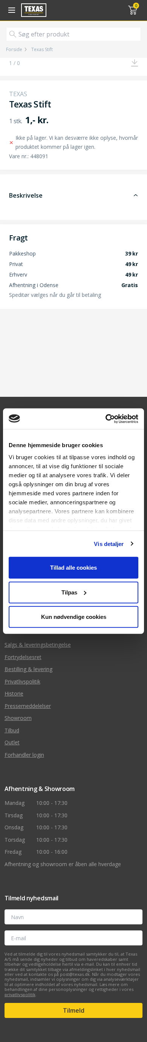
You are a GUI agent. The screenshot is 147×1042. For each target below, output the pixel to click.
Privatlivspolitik (22, 681)
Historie (14, 693)
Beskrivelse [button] (26, 195)
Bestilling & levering (28, 669)
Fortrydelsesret (23, 657)
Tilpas (69, 592)
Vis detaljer (109, 543)
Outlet (12, 742)
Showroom (18, 717)
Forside (14, 49)
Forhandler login (24, 754)
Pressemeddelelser (28, 705)
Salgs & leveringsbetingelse (38, 644)
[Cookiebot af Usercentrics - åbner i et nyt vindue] (105, 418)
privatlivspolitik (20, 994)
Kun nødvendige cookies (73, 617)
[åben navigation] (10, 10)
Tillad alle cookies (73, 567)
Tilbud (12, 730)
